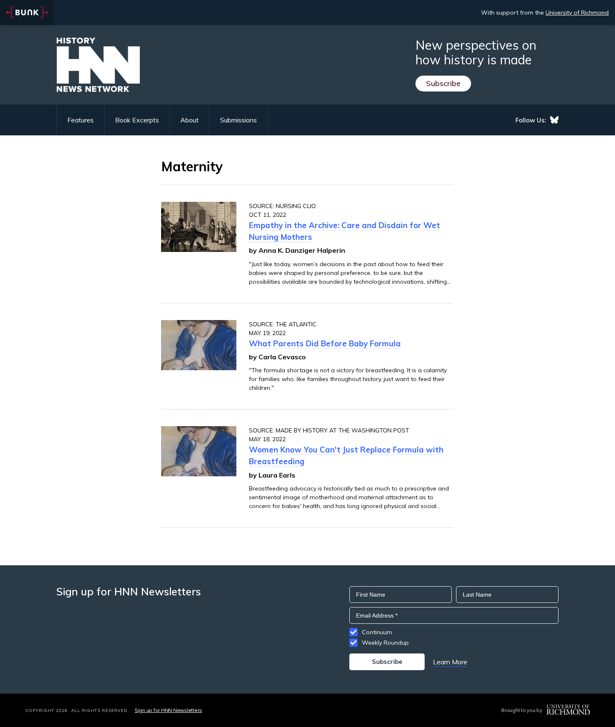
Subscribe (443, 83)
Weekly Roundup (385, 642)
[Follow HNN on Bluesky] (554, 120)
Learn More (450, 662)
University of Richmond (577, 12)
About (189, 120)
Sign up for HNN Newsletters (168, 710)
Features (80, 120)
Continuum (377, 632)
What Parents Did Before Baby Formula (325, 343)
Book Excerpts (137, 120)
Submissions (238, 120)
